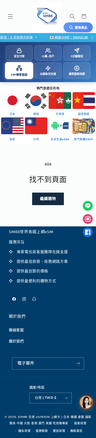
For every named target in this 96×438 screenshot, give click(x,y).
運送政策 (59, 431)
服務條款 (42, 431)
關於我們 (16, 341)
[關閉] (92, 37)
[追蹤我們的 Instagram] (88, 219)
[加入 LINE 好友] (88, 206)
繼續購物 (48, 198)
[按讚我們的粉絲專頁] (88, 232)
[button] (10, 16)
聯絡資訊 (76, 431)
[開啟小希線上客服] (86, 402)
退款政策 (80, 423)
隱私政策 (24, 431)
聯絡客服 (16, 330)
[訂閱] (78, 363)
